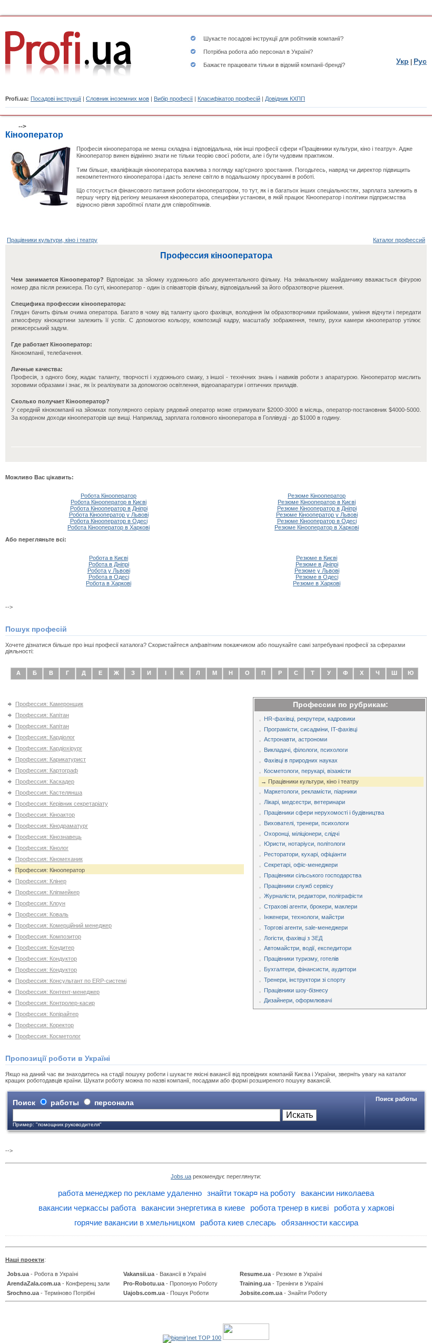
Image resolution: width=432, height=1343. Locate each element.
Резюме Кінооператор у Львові (317, 514)
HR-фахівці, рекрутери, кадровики (309, 719)
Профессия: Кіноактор (45, 814)
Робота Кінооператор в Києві (108, 502)
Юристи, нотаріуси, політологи (304, 843)
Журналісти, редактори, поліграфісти (313, 896)
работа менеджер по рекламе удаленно (130, 1193)
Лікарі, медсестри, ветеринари (304, 802)
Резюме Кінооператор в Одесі (317, 521)
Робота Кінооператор (108, 495)
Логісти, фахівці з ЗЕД (293, 938)
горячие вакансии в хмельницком (134, 1222)
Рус (420, 61)
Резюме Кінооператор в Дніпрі (317, 508)
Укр (402, 61)
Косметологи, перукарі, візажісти (307, 771)
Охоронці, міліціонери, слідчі (301, 833)
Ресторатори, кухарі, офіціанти (305, 854)
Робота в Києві (108, 558)
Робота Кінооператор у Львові (109, 514)
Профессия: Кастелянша (48, 792)
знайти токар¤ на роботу (251, 1193)
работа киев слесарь (238, 1222)
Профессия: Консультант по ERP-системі (70, 981)
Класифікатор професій (229, 98)
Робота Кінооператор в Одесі (109, 521)
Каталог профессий (399, 240)
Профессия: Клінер (40, 881)
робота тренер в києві (289, 1207)
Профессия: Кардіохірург (48, 748)
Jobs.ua (181, 1176)
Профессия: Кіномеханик (49, 859)
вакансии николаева (337, 1193)
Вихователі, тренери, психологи (306, 823)
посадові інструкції (253, 38)
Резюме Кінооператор (317, 495)
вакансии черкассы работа (87, 1207)
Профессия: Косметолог (48, 1036)
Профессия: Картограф (46, 770)
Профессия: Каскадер (44, 781)
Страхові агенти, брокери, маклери (310, 906)
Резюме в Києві (316, 558)
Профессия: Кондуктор (46, 958)
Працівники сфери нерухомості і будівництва (324, 812)
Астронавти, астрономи (295, 739)
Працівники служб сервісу (298, 886)
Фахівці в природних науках (301, 760)
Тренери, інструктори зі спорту (305, 980)
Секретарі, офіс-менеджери (301, 865)
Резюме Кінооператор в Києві (317, 502)
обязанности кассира (319, 1222)
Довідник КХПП (285, 98)
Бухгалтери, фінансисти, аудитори (310, 969)
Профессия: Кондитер (44, 947)
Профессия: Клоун (40, 903)
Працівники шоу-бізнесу (296, 990)
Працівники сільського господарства (312, 875)
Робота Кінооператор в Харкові (108, 527)
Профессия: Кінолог (41, 848)
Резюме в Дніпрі (317, 564)
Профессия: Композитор (48, 936)
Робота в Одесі (109, 577)
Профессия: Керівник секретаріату (61, 803)
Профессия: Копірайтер (46, 1014)
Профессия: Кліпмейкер (47, 892)
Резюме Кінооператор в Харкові (316, 527)
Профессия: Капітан (42, 715)
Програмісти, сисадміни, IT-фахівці (310, 729)
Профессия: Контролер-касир (55, 1003)
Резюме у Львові (316, 570)
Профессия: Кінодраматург (51, 826)
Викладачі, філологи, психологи (306, 750)
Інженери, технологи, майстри (304, 917)
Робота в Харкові (108, 583)
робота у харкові (364, 1207)
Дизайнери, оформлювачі (298, 1000)
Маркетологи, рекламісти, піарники (310, 791)
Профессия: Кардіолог (45, 737)
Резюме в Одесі (317, 577)
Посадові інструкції (56, 98)
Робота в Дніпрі (109, 564)
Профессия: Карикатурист (50, 759)
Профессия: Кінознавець (48, 837)
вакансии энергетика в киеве (193, 1207)
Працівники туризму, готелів (301, 958)
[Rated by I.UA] (246, 1338)
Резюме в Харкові (316, 583)
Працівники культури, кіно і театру (52, 240)
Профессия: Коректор (44, 1025)
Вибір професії (173, 98)
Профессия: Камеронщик (49, 704)
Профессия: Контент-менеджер (57, 992)
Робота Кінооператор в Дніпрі (109, 508)
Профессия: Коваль (41, 914)
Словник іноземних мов (117, 98)
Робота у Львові (108, 570)
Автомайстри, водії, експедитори (307, 948)
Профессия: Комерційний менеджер (63, 925)
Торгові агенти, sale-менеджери (306, 927)
